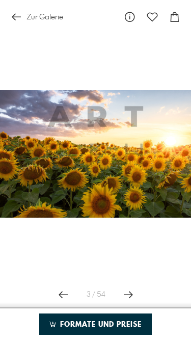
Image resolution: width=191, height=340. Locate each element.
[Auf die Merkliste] (152, 17)
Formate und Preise (100, 324)
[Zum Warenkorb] (175, 17)
